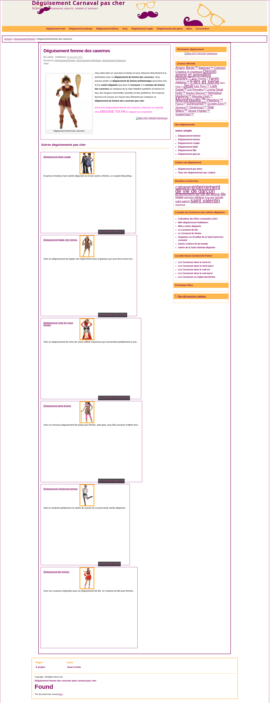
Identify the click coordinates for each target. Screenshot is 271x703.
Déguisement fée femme (56, 572)
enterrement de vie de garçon (197, 189)
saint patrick (182, 201)
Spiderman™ (198, 107)
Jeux (188, 85)
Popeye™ (180, 104)
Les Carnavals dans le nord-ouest (195, 266)
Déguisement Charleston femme (61, 489)
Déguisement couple (189, 143)
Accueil (8, 39)
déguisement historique (114, 60)
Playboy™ (214, 100)
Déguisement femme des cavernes (77, 50)
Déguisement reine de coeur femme (58, 324)
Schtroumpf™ (196, 103)
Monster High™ (202, 96)
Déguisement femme (24, 39)
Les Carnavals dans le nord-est (194, 262)
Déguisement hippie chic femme (60, 240)
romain (219, 197)
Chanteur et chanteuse (189, 71)
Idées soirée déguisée (189, 226)
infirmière (189, 197)
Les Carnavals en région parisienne (196, 277)
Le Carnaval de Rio (188, 230)
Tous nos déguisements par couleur (197, 172)
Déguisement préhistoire (89, 60)
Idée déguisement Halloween (193, 222)
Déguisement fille (187, 150)
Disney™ (183, 78)
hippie (179, 197)
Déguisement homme (189, 136)
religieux (199, 197)
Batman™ (206, 68)
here (61, 694)
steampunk (180, 205)
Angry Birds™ (186, 68)
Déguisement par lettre (190, 169)
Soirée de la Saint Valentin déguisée (196, 247)
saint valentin (205, 200)
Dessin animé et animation (195, 73)
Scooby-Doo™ (217, 103)
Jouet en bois (74, 667)
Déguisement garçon (189, 154)
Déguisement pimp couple (57, 157)
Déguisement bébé (188, 147)
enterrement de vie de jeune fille (200, 194)
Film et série (204, 81)
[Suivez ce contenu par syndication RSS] (176, 296)
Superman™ (184, 114)
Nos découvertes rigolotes (192, 296)
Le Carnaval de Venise (189, 233)
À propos (40, 667)
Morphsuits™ (190, 100)
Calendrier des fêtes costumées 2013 (198, 219)
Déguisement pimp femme (57, 406)
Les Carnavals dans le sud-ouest (195, 273)
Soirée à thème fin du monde (193, 244)
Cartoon (220, 68)
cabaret (183, 187)
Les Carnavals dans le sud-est (194, 269)
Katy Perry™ (201, 86)
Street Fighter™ (199, 111)
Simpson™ (182, 107)
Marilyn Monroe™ (197, 93)
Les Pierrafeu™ (196, 89)
